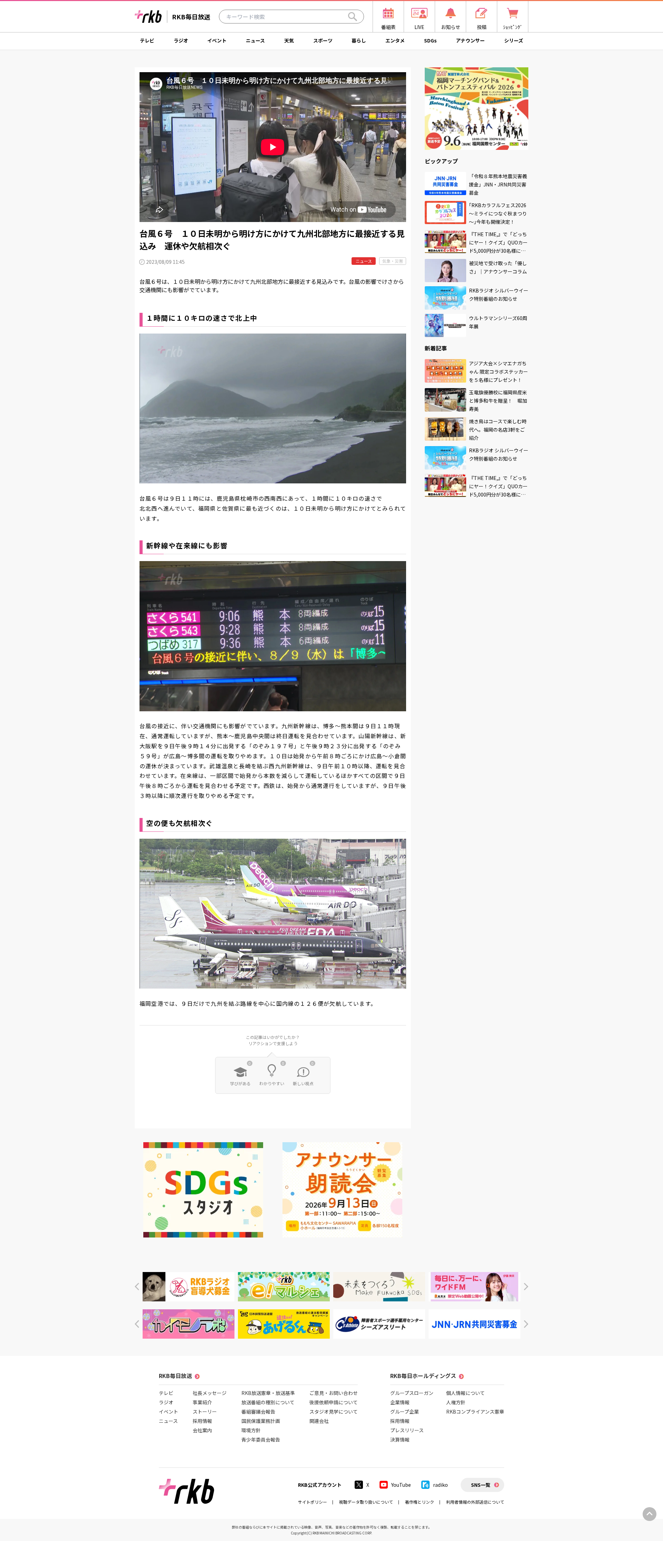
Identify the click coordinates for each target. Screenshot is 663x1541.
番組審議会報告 (258, 1411)
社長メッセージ (210, 1392)
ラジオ (181, 40)
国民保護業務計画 (260, 1420)
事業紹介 (202, 1402)
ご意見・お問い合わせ (333, 1392)
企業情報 (400, 1402)
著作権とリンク (419, 1502)
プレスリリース (407, 1430)
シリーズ (513, 40)
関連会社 (319, 1420)
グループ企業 (404, 1411)
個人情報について (465, 1392)
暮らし (359, 40)
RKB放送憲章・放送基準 (268, 1392)
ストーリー (205, 1411)
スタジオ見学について (333, 1411)
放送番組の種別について (268, 1402)
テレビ (147, 40)
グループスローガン (411, 1392)
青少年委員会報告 (260, 1439)
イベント (217, 40)
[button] (137, 1287)
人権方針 (455, 1402)
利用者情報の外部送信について (475, 1502)
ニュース (255, 40)
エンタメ (395, 40)
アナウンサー (470, 40)
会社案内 (202, 1430)
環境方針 (251, 1430)
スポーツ (323, 40)
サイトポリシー (312, 1502)
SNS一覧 (480, 1484)
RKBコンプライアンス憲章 (475, 1411)
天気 (289, 40)
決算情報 (400, 1439)
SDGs (430, 40)
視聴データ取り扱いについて (366, 1502)
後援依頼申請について (333, 1402)
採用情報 (202, 1420)
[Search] (352, 16)
